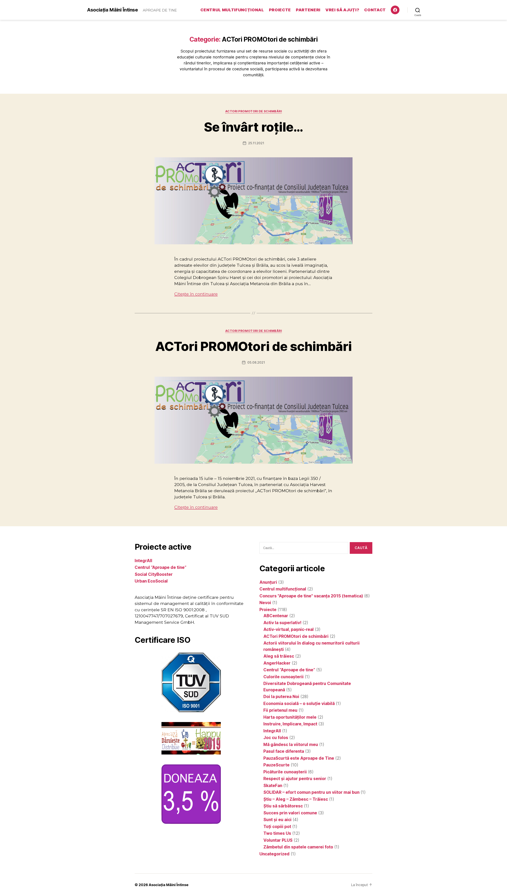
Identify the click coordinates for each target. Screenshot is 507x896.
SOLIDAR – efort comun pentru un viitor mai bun (311, 792)
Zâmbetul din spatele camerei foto (298, 846)
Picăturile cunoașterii (285, 771)
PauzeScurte (276, 764)
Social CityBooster (154, 574)
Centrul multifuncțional (232, 10)
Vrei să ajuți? (342, 10)
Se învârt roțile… (253, 127)
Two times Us (277, 833)
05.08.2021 (256, 362)
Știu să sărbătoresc (283, 805)
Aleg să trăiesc (278, 656)
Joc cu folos (275, 737)
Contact (375, 10)
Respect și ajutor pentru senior (294, 778)
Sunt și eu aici (277, 819)
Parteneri (308, 10)
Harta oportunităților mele (289, 717)
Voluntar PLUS (278, 840)
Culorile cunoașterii (283, 676)
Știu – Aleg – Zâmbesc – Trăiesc (295, 799)
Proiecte (280, 10)
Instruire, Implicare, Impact (290, 723)
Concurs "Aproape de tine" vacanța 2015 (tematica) (311, 595)
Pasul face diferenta (283, 751)
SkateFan (272, 785)
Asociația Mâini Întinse (112, 10)
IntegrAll (143, 560)
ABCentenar (275, 615)
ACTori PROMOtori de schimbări (253, 111)
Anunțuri (268, 582)
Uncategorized (274, 853)
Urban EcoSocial (151, 581)
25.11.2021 (256, 143)
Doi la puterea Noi (281, 696)
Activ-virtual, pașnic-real (288, 629)
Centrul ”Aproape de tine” (160, 567)
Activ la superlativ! (282, 622)
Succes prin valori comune (290, 812)
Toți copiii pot (277, 826)
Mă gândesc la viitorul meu (290, 744)
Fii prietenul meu (280, 710)
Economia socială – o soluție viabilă (299, 703)
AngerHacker (277, 663)
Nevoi (265, 602)
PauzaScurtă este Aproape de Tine (298, 758)
